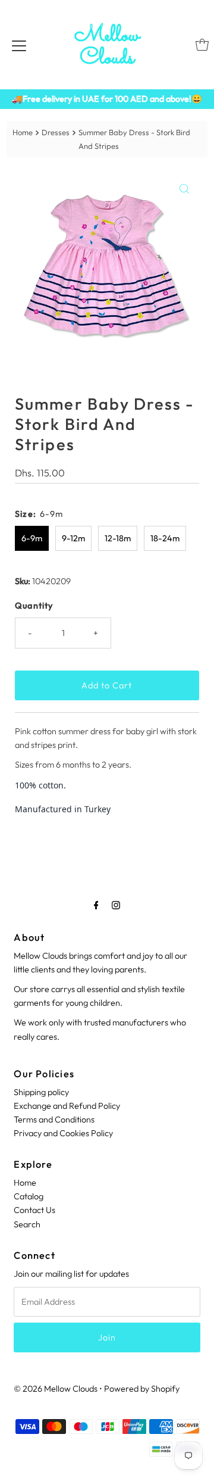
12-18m (118, 538)
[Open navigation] (19, 45)
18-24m (165, 538)
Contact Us (34, 1210)
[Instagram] (116, 905)
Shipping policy (41, 1092)
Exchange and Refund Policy (67, 1105)
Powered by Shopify (142, 1388)
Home (22, 132)
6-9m (31, 538)
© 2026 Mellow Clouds (55, 1388)
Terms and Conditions (54, 1119)
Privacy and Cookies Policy (63, 1133)
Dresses (56, 132)
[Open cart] (202, 45)
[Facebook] (96, 905)
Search (27, 1224)
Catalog (28, 1196)
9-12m (73, 538)
